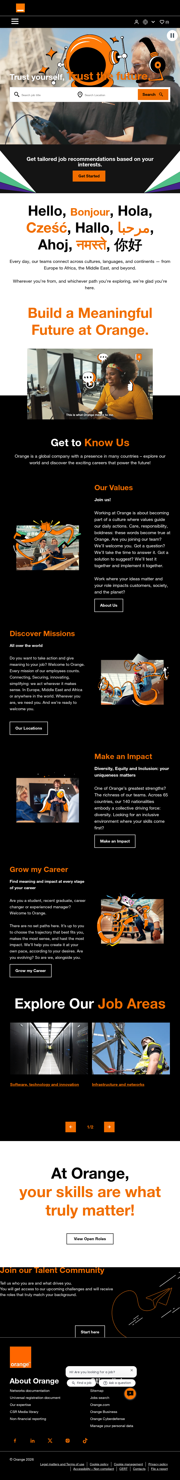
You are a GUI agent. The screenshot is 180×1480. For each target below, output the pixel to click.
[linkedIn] (32, 1440)
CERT (123, 1469)
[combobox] (42, 94)
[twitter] (50, 1440)
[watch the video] (90, 384)
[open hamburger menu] (15, 22)
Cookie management (128, 1464)
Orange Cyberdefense (107, 1418)
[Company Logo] (20, 7)
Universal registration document (35, 1397)
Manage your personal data (111, 1426)
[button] (137, 22)
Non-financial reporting (28, 1418)
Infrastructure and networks (118, 1084)
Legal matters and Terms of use (62, 1464)
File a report (159, 1469)
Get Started (89, 175)
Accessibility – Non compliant (93, 1469)
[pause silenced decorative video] (172, 35)
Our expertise (20, 1404)
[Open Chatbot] (130, 1393)
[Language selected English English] (150, 22)
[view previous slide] (70, 1127)
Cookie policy (99, 1464)
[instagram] (67, 1440)
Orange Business (103, 1411)
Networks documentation (30, 1390)
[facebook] (15, 1440)
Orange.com (100, 1404)
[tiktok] (85, 1440)
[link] (90, 1332)
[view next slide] (109, 1127)
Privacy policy (158, 1464)
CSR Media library (24, 1411)
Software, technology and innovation (44, 1084)
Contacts (139, 1469)
